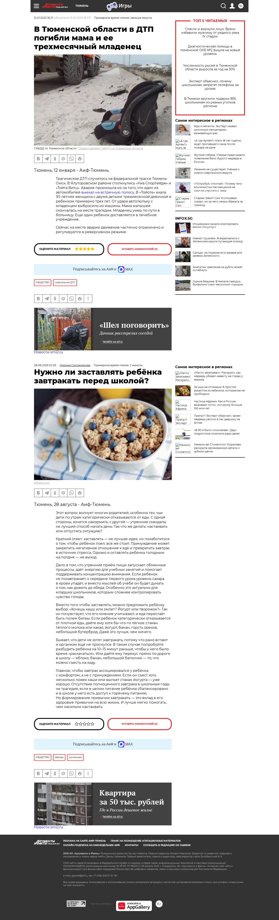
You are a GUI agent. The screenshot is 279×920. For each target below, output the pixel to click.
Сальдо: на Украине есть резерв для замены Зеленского (217, 254)
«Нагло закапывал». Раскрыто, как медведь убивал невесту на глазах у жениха (218, 376)
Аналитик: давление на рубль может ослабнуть (218, 269)
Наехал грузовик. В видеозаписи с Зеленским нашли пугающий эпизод (218, 240)
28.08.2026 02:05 (45, 365)
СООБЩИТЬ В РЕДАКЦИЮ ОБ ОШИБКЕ (167, 845)
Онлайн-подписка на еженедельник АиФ (91, 845)
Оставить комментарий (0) (140, 249)
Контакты (131, 845)
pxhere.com (42, 482)
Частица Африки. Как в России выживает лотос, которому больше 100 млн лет (218, 405)
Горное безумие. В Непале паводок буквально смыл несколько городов (218, 283)
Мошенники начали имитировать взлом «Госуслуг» (215, 225)
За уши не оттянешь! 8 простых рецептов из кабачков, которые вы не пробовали (219, 390)
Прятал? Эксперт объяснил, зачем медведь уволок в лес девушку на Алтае (217, 419)
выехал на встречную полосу (107, 192)
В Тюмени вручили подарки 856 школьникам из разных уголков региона (210, 102)
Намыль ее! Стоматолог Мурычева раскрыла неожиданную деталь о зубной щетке (217, 448)
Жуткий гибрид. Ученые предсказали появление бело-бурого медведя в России (219, 158)
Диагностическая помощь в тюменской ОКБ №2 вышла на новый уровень (210, 50)
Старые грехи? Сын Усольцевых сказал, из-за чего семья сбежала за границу (218, 201)
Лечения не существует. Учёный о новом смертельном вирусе (217, 171)
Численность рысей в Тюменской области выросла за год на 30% (210, 67)
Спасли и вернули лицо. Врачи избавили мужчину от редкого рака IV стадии (210, 32)
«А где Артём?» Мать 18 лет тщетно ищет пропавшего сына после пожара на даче (217, 144)
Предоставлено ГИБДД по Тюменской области (110, 148)
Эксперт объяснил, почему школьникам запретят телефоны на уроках (210, 85)
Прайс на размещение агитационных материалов (146, 840)
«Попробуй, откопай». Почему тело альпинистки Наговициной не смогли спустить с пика (218, 187)
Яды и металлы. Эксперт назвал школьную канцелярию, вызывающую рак (215, 130)
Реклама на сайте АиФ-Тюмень (84, 840)
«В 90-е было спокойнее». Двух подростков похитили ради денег (217, 431)
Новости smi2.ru (48, 352)
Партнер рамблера (100, 903)
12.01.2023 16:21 (43, 17)
